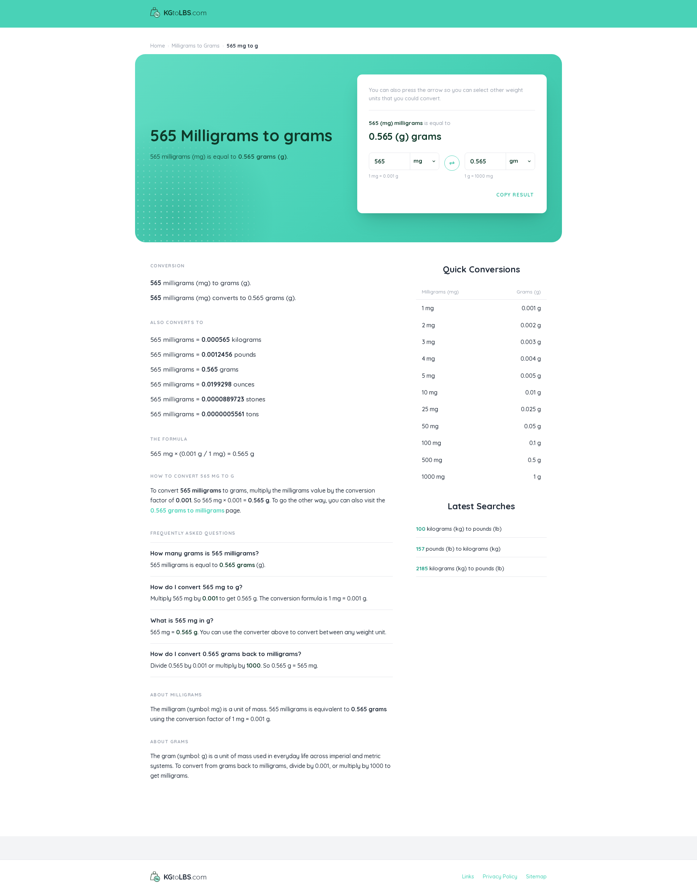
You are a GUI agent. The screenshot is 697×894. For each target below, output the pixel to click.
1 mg (428, 308)
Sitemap (536, 876)
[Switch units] (452, 163)
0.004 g (531, 358)
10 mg (429, 392)
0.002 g (531, 325)
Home (157, 46)
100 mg (431, 442)
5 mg (428, 375)
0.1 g (535, 442)
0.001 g (531, 308)
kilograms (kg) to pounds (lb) (459, 528)
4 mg (428, 358)
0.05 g (532, 426)
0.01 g (533, 392)
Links (468, 876)
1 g (537, 476)
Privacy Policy (500, 876)
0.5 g (534, 460)
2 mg (428, 325)
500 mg (432, 460)
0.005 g (531, 375)
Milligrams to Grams (196, 46)
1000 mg (433, 476)
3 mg (428, 341)
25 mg (430, 409)
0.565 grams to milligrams (187, 510)
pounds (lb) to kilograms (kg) (458, 548)
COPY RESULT (515, 194)
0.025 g (531, 409)
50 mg (430, 426)
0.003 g (531, 341)
